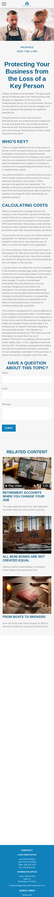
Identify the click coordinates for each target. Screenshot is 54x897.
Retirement (27, 895)
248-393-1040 (30, 865)
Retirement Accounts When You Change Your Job (23, 496)
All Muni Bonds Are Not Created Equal (24, 558)
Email (4, 388)
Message (6, 404)
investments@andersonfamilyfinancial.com (27, 885)
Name (5, 373)
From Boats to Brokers (24, 617)
